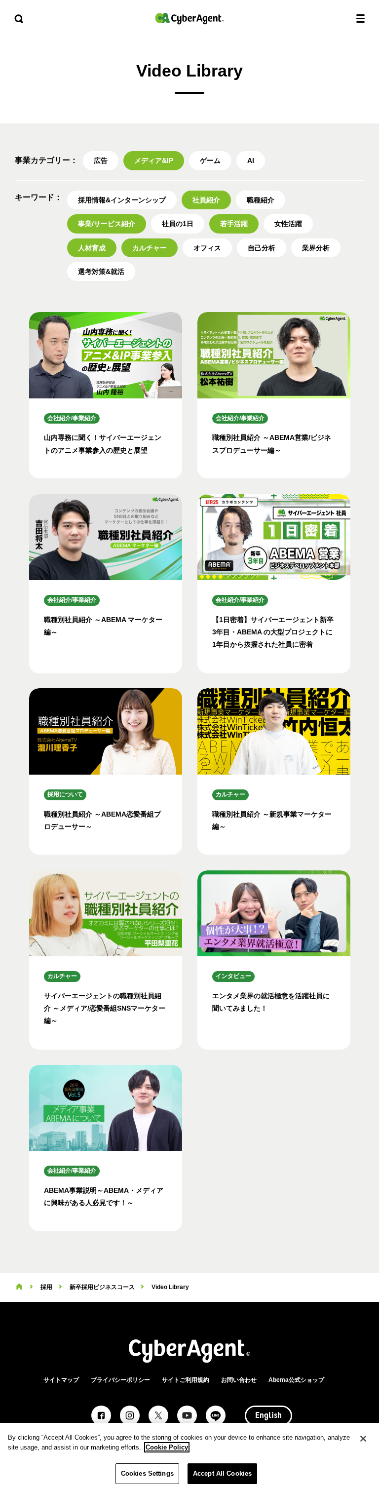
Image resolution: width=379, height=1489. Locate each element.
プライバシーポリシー (120, 1379)
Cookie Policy (167, 1447)
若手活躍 (234, 224)
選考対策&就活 (101, 271)
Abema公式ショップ (296, 1379)
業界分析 (316, 248)
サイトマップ (61, 1379)
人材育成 (92, 248)
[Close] (363, 1439)
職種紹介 (260, 200)
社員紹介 (206, 200)
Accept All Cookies (222, 1473)
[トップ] (19, 1287)
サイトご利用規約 (185, 1379)
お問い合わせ (239, 1379)
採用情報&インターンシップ (122, 200)
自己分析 (261, 248)
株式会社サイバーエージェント (189, 18)
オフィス (207, 248)
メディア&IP (153, 160)
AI (250, 160)
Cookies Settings (147, 1473)
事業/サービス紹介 (106, 224)
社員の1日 (177, 224)
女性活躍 (288, 224)
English (268, 1415)
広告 (101, 160)
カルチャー (149, 248)
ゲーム (210, 160)
